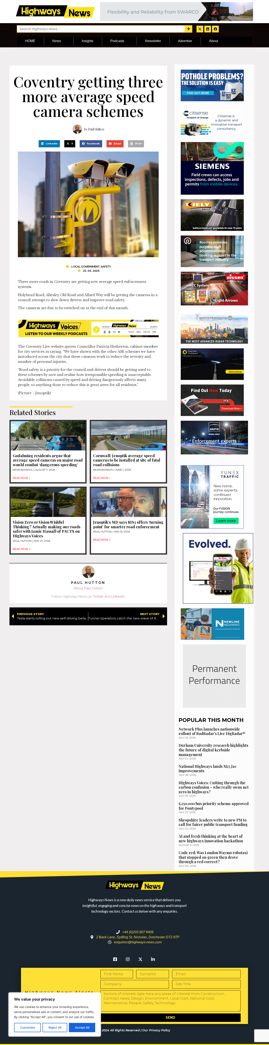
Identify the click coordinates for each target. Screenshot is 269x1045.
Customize (27, 1027)
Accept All (82, 1027)
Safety (106, 266)
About (213, 41)
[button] (49, 143)
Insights (87, 41)
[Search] (188, 29)
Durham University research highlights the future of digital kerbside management (213, 750)
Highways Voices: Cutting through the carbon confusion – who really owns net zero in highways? (214, 787)
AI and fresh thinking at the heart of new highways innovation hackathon (211, 838)
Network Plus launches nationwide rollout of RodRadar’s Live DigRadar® (212, 731)
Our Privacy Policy (156, 1030)
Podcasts (117, 41)
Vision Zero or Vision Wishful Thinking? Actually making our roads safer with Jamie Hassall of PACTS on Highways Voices (46, 529)
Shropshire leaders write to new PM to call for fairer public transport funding (213, 822)
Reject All (55, 1027)
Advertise (185, 41)
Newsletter (153, 41)
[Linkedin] (207, 29)
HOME (30, 41)
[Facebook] (215, 29)
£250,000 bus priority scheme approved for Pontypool (214, 806)
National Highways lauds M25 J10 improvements (207, 768)
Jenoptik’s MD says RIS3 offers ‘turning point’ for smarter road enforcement (128, 524)
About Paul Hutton (88, 588)
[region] (54, 1014)
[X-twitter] (199, 29)
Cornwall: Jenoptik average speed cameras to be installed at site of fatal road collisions (126, 460)
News (56, 41)
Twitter (98, 596)
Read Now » (21, 477)
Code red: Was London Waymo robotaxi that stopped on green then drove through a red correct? (213, 857)
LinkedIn (118, 596)
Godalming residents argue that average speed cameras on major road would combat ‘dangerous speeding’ (48, 460)
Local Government (85, 266)
